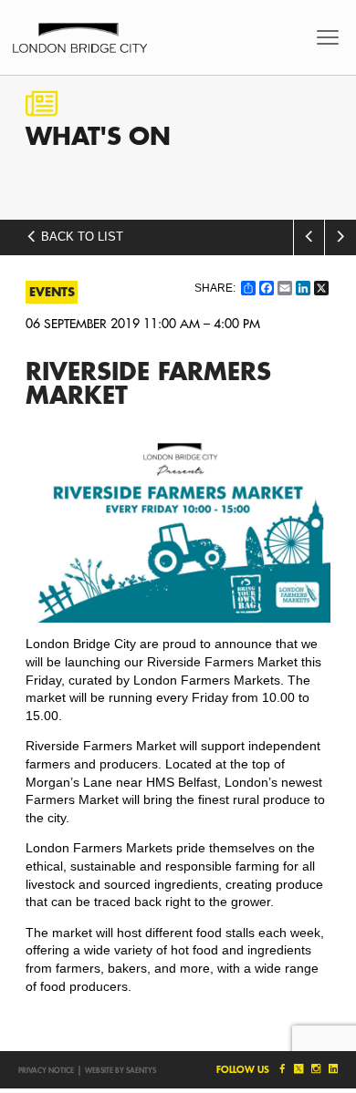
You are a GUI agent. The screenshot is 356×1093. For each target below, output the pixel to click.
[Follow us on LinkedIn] (331, 1069)
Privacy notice (46, 1070)
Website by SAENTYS (120, 1070)
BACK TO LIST (80, 237)
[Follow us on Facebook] (280, 1069)
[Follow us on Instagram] (315, 1069)
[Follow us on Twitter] (298, 1069)
